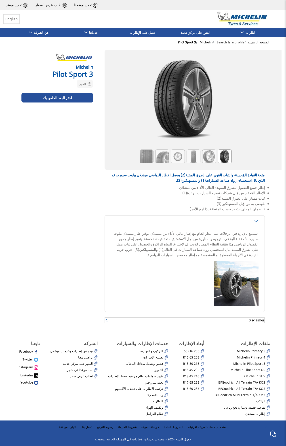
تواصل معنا (86, 357)
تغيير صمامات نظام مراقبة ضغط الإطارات (136, 376)
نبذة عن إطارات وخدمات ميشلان (72, 351)
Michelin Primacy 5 (251, 351)
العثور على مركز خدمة (78, 363)
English (11, 19)
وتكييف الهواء (155, 407)
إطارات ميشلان (255, 414)
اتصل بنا (87, 427)
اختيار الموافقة (68, 427)
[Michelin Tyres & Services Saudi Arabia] (242, 19)
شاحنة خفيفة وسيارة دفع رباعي (245, 407)
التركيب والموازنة (152, 351)
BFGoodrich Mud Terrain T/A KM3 (240, 395)
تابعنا (35, 343)
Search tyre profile (230, 42)
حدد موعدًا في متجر (80, 370)
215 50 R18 (191, 363)
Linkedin (27, 375)
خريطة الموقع (150, 427)
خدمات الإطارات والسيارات (142, 343)
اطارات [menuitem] (249, 32)
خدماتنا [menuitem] (92, 32)
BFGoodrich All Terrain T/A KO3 (242, 382)
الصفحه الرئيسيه (258, 42)
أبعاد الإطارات (191, 343)
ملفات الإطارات (255, 343)
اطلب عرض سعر (82, 376)
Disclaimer (256, 320)
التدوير (159, 370)
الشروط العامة (173, 427)
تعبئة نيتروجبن (154, 382)
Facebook (26, 351)
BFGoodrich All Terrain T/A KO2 (242, 388)
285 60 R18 (191, 388)
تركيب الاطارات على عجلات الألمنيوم (139, 388)
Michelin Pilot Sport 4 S (248, 370)
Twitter (28, 359)
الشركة (91, 343)
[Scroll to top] (274, 419)
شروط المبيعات (127, 427)
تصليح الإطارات (153, 357)
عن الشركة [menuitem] (40, 32)
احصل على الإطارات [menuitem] (143, 32)
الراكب (261, 401)
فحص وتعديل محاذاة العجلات (145, 363)
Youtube (27, 382)
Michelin (206, 42)
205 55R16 (192, 351)
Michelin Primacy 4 (251, 357)
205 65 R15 (191, 357)
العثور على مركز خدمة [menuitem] (195, 32)
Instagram (25, 367)
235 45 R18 (191, 370)
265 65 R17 (191, 382)
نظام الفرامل (155, 414)
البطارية (158, 401)
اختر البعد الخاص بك (57, 97)
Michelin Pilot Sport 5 (249, 363)
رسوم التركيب (105, 427)
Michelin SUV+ (255, 376)
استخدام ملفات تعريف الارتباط (207, 427)
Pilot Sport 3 (187, 42)
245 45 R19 (191, 376)
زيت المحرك (155, 395)
